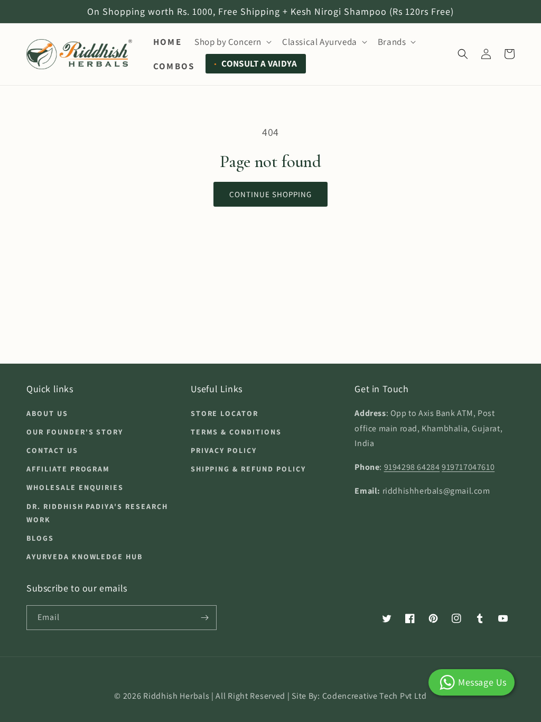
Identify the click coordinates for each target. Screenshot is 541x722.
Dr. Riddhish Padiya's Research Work (97, 513)
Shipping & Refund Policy (248, 469)
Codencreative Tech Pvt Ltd (374, 695)
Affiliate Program (68, 469)
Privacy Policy (224, 450)
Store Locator (224, 413)
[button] (232, 42)
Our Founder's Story (74, 432)
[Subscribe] (204, 617)
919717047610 (468, 467)
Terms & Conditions (236, 432)
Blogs (40, 538)
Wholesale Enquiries (75, 487)
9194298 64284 (412, 467)
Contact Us (52, 450)
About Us (47, 413)
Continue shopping (270, 194)
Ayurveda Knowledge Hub (84, 556)
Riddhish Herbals (176, 695)
